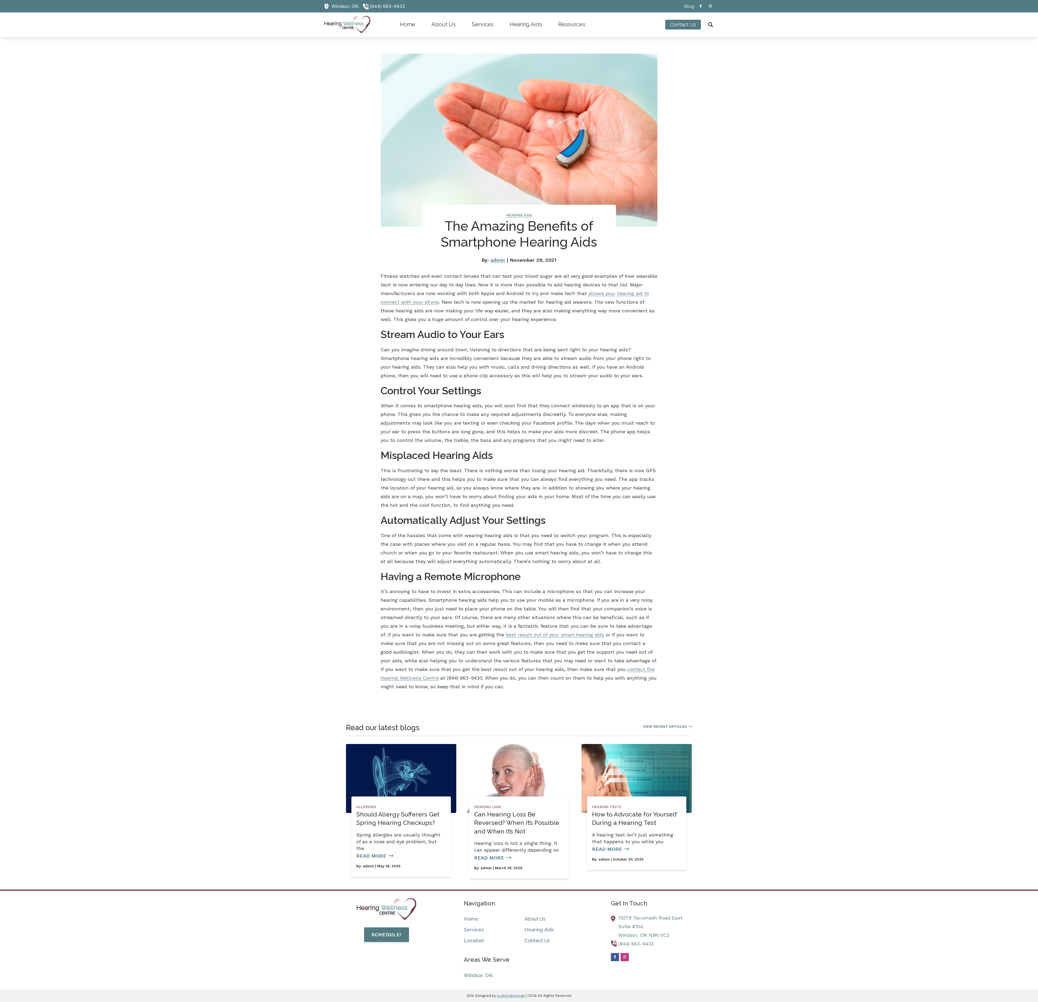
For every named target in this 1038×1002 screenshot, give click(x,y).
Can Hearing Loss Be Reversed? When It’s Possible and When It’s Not (516, 823)
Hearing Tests (606, 807)
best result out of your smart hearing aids (555, 634)
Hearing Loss (487, 807)
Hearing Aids (519, 215)
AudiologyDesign (511, 996)
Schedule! (386, 934)
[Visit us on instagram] (710, 6)
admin (497, 260)
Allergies (366, 807)
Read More (371, 856)
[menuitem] (687, 6)
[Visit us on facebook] (700, 6)
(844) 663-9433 (387, 6)
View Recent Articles (665, 727)
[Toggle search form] (710, 24)
